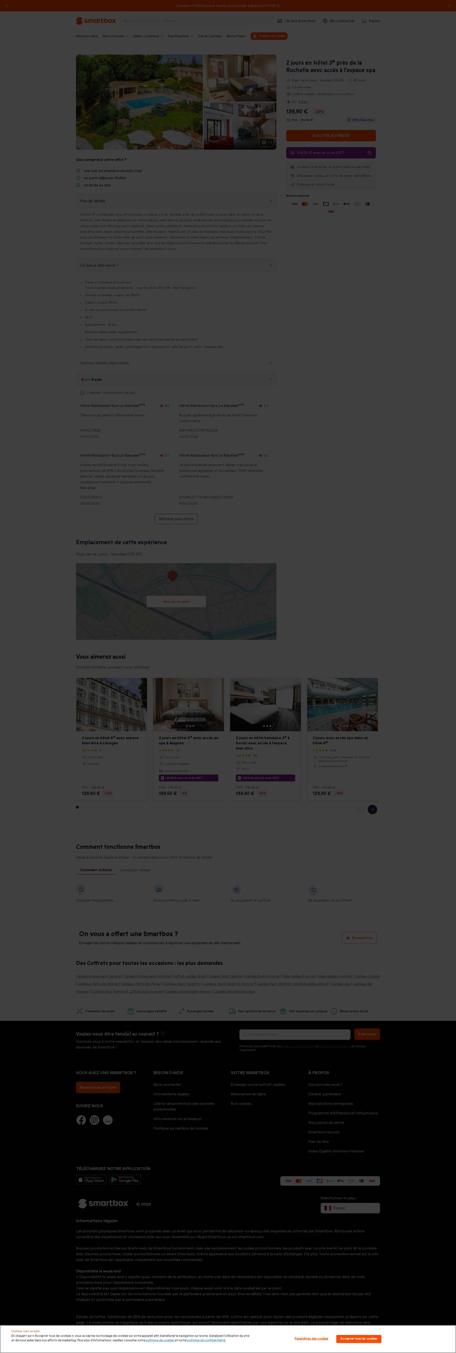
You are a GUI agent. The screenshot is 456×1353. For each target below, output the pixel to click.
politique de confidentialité (206, 1340)
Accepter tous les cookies (358, 1339)
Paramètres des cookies (311, 1339)
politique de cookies (160, 1340)
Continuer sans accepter (25, 1331)
